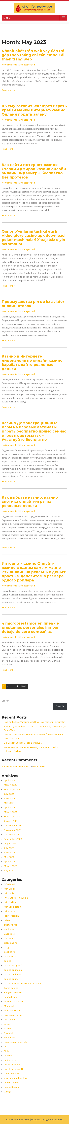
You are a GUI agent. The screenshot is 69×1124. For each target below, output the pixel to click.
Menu (6, 17)
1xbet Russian (11, 915)
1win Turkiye (10, 902)
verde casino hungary (15, 1078)
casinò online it (12, 979)
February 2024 (12, 816)
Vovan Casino (11, 1082)
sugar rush (10, 1060)
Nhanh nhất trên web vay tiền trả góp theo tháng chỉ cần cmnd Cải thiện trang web (33, 55)
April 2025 (9, 780)
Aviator (8, 920)
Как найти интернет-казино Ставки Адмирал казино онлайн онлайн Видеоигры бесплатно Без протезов (34, 171)
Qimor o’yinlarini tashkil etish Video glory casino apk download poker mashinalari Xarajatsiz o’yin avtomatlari (33, 237)
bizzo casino (10, 942)
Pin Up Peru (10, 1019)
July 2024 (9, 794)
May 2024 (9, 803)
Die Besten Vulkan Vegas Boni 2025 (23, 742)
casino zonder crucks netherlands (23, 983)
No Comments (9, 64)
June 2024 (9, 798)
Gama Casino (11, 988)
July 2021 (8, 870)
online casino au (13, 1015)
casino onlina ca (13, 970)
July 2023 (9, 848)
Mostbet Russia (12, 1010)
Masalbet (9, 1006)
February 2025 (12, 789)
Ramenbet (9, 1037)
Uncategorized (27, 64)
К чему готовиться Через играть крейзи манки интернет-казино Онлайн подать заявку (34, 110)
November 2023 (12, 830)
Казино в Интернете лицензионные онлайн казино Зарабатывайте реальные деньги (32, 362)
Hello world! (39, 766)
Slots (7, 1051)
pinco (7, 1024)
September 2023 (13, 839)
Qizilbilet (8, 1033)
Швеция (8, 1091)
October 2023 (11, 834)
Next (23, 686)
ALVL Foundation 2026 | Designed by (25, 1119)
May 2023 (9, 857)
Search (5, 700)
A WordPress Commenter (15, 766)
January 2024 (11, 821)
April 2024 (9, 807)
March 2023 (10, 866)
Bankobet (9, 929)
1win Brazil (9, 888)
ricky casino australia (15, 1042)
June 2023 (9, 852)
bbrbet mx (9, 938)
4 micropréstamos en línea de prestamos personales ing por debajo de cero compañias (30, 627)
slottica (8, 1055)
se (5, 1046)
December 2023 (12, 825)
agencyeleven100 (54, 1119)
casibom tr (10, 956)
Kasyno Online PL (13, 992)
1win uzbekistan (12, 906)
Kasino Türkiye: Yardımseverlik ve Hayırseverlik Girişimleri (34, 722)
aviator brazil (11, 924)
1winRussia (10, 911)
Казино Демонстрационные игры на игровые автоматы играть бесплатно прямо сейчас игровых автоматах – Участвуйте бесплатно (34, 431)
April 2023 (9, 861)
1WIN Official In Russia (16, 897)
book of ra (9, 951)
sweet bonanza (12, 1064)
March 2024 (10, 812)
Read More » (8, 90)
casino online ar (12, 974)
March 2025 (10, 785)
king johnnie (10, 997)
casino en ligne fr (13, 965)
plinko (7, 1028)
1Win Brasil (10, 884)
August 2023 (11, 843)
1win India (9, 893)
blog (6, 947)
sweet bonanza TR (14, 1069)
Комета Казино (11, 1087)
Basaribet (9, 933)
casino (7, 961)
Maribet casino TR (13, 1001)
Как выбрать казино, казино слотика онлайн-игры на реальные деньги (30, 501)
